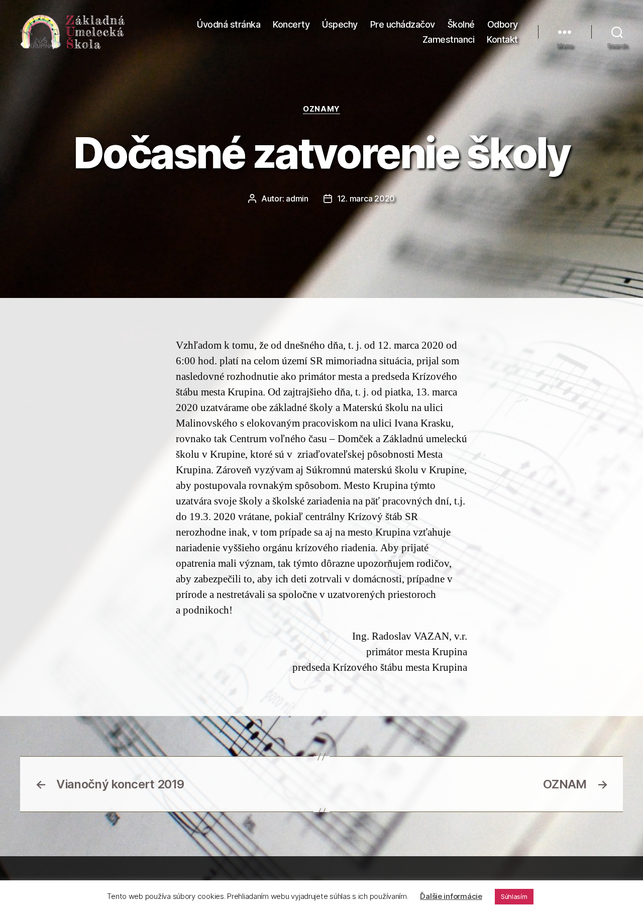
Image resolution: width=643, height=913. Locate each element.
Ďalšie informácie (451, 896)
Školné (461, 24)
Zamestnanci (448, 39)
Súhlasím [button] (514, 896)
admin (297, 198)
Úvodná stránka (228, 24)
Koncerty (291, 24)
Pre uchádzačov (402, 24)
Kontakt (502, 39)
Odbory (502, 24)
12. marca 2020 (366, 198)
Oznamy (321, 109)
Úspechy (340, 24)
